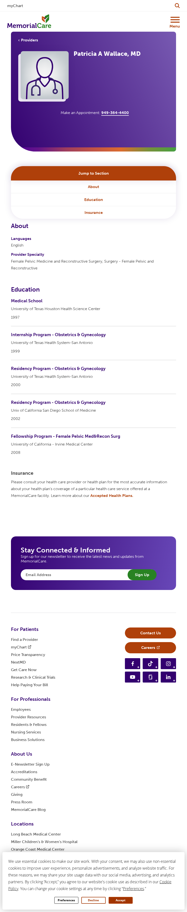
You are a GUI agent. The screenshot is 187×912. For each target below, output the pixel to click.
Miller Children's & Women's (44, 841)
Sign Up (142, 574)
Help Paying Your (29, 685)
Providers (29, 40)
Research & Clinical (33, 677)
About (93, 186)
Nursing (26, 732)
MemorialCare (28, 809)
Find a (24, 639)
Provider (28, 717)
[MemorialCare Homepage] (29, 21)
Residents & (29, 724)
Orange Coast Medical (38, 849)
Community (29, 779)
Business (28, 739)
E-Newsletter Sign (30, 764)
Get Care (24, 669)
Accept (120, 900)
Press (21, 802)
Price (28, 654)
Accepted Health (111, 495)
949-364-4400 (115, 112)
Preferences (66, 900)
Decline (93, 900)
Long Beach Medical (36, 834)
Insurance (93, 212)
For (24, 629)
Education (93, 199)
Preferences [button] (133, 888)
